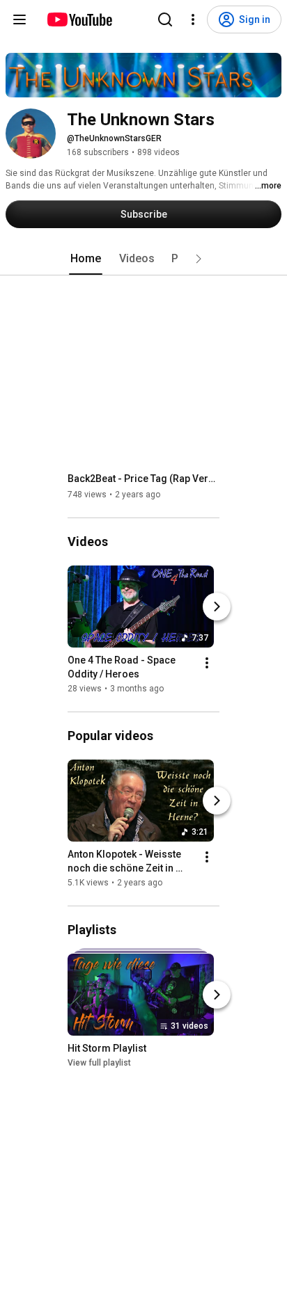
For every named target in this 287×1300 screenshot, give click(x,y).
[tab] (85, 258)
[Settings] (193, 19)
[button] (198, 258)
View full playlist (99, 1063)
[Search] (165, 19)
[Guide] (19, 19)
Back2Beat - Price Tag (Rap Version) (144, 478)
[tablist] (143, 258)
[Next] (217, 606)
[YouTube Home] (79, 19)
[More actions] (207, 663)
